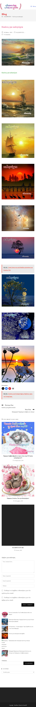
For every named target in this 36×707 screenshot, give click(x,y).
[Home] (2, 16)
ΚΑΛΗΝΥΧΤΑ (20, 32)
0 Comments (7, 34)
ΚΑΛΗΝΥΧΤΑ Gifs (18, 547)
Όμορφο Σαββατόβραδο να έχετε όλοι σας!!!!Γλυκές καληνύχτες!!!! (18, 456)
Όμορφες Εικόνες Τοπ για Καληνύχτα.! (18, 498)
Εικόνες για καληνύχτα (18, 16)
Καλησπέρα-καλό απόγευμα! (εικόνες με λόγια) (19, 640)
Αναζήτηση (4, 660)
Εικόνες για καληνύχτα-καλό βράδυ (17, 633)
